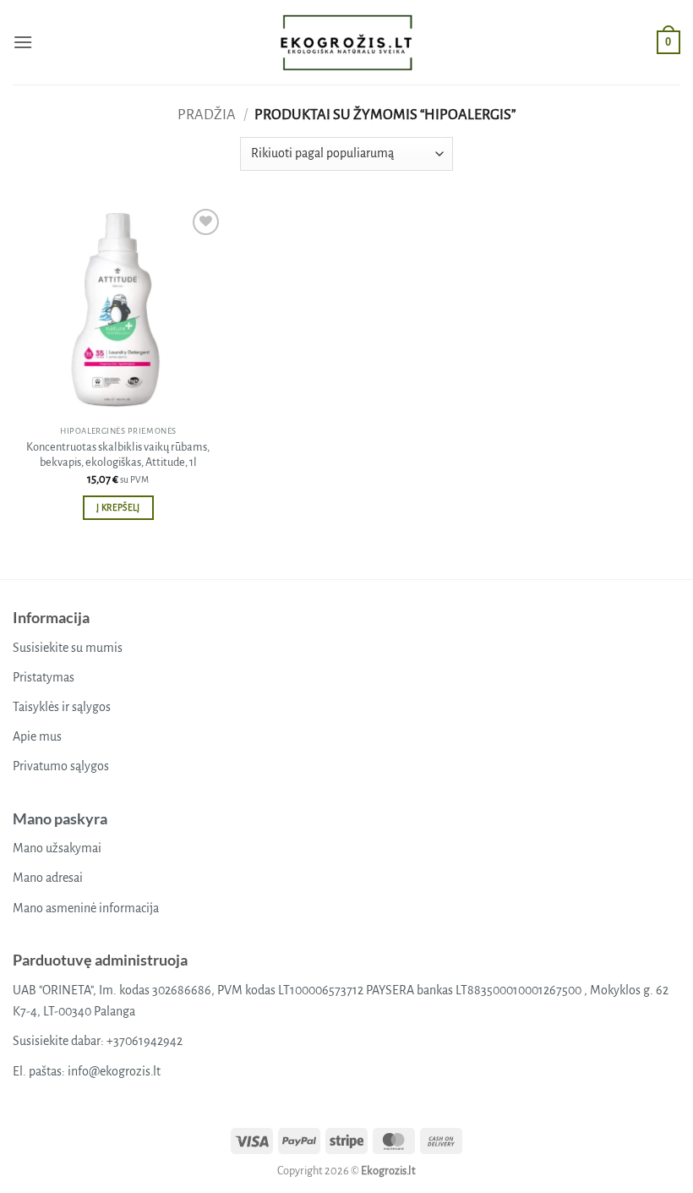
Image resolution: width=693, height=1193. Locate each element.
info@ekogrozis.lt (114, 1071)
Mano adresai (48, 877)
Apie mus (37, 736)
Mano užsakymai (57, 848)
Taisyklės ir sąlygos (62, 707)
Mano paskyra (60, 818)
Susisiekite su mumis (68, 647)
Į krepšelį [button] (117, 507)
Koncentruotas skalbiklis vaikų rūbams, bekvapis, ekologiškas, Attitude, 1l (118, 455)
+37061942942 (144, 1041)
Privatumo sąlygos (61, 766)
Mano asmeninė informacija (86, 908)
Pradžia (206, 115)
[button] (23, 42)
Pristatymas (43, 677)
